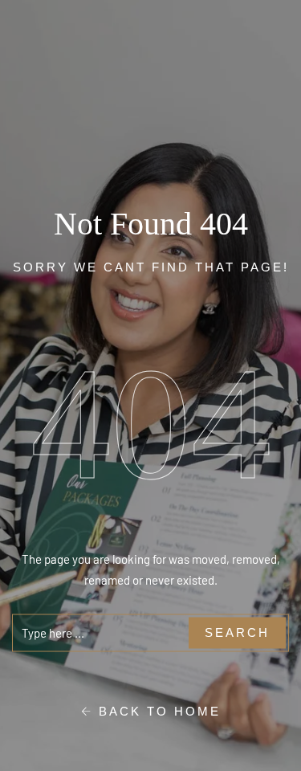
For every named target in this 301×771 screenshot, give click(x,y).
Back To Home (157, 710)
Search (237, 632)
